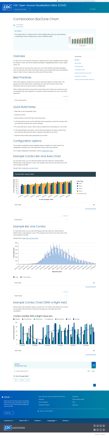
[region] (85, 187)
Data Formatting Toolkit (78, 399)
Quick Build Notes (79, 66)
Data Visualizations (43, 402)
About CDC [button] (23, 421)
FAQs (73, 402)
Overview (77, 60)
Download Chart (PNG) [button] (90, 208)
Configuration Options (44, 405)
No (28, 380)
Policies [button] (37, 421)
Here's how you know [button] (89, 1)
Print (89, 371)
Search (94, 9)
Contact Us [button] (8, 421)
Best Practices (78, 63)
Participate (41, 399)
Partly (22, 380)
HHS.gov (97, 434)
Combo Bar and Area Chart (30, 168)
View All (8, 413)
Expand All (66, 96)
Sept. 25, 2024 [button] (19, 26)
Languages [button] (51, 421)
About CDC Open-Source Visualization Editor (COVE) (52, 396)
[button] (85, 183)
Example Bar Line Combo (80, 76)
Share (93, 371)
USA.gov (103, 434)
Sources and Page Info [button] (22, 371)
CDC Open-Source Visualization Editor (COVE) (39, 5)
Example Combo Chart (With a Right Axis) (84, 79)
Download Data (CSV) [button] (91, 286)
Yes (16, 380)
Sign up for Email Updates (46, 411)
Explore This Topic (20, 9)
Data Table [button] (18, 205)
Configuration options (80, 69)
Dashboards (75, 396)
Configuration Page (47, 151)
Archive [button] (65, 421)
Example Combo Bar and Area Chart (83, 73)
